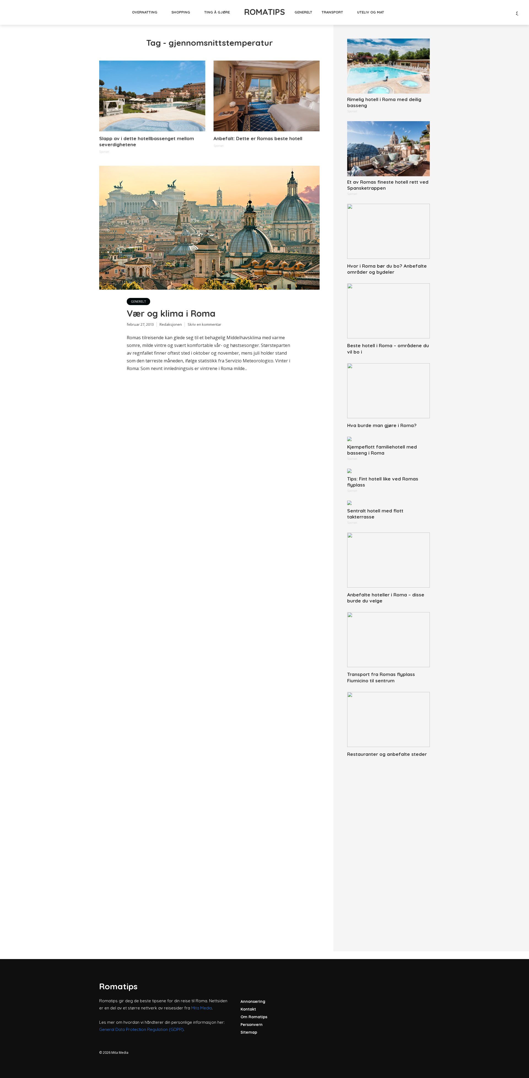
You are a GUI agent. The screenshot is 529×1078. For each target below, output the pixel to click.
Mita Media (201, 1008)
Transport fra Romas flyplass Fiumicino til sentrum (381, 677)
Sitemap (249, 1032)
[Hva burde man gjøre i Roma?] (388, 390)
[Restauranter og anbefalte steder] (388, 719)
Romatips (264, 12)
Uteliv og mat (370, 12)
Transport (332, 12)
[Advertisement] (388, 848)
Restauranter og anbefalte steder (387, 754)
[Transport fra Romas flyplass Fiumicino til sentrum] (388, 639)
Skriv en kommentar (204, 324)
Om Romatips (254, 1016)
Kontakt (248, 1009)
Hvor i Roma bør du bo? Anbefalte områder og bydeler (387, 269)
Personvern (252, 1024)
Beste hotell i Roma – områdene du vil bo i (388, 348)
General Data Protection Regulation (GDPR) (141, 1029)
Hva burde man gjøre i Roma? (382, 425)
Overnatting (144, 12)
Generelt (303, 12)
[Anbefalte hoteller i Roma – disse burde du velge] (388, 560)
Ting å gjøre (217, 12)
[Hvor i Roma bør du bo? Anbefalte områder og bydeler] (388, 231)
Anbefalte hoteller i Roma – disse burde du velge (385, 598)
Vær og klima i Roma (171, 313)
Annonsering (253, 1001)
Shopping (180, 12)
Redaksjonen (171, 324)
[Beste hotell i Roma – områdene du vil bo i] (388, 310)
